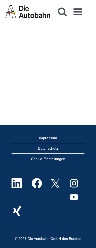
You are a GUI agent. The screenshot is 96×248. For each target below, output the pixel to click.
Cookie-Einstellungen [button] (48, 159)
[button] (78, 10)
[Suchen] (62, 10)
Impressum (48, 138)
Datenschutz (48, 148)
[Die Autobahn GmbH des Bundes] (27, 11)
